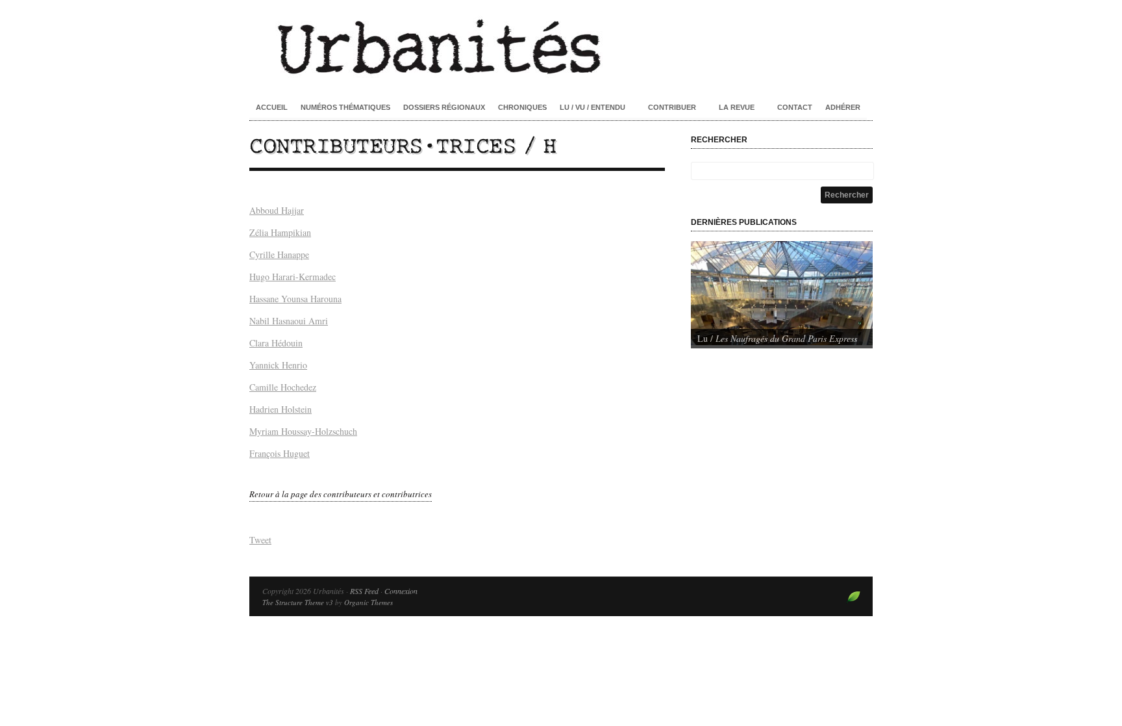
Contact (794, 107)
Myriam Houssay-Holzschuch (303, 431)
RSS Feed (364, 591)
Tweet (260, 540)
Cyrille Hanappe (279, 254)
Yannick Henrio (278, 365)
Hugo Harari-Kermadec (292, 276)
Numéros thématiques (345, 107)
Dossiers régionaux (444, 107)
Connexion (401, 591)
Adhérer (842, 107)
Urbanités (561, 45)
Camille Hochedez (282, 387)
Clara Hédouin (276, 343)
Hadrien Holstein (280, 409)
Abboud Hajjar (276, 210)
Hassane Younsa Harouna (295, 298)
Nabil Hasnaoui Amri (288, 321)
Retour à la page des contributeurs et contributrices (340, 494)
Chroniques (522, 107)
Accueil (272, 107)
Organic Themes (368, 602)
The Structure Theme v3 (297, 602)
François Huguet (279, 453)
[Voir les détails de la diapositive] (782, 293)
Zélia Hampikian (280, 232)
